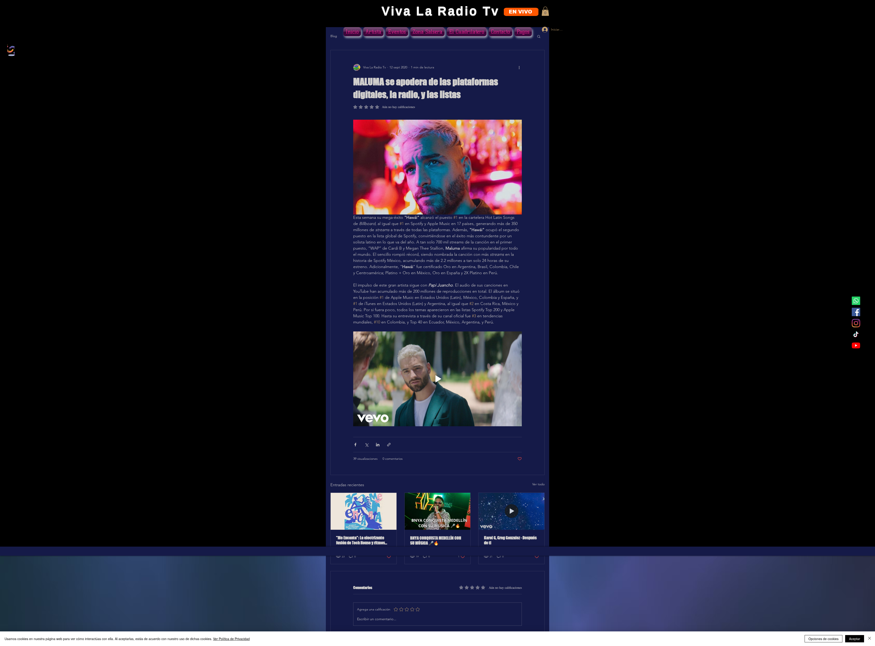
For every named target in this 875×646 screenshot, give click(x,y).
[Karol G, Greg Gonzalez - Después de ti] (511, 511)
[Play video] (437, 378)
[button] (545, 11)
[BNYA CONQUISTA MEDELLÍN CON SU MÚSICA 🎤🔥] (438, 511)
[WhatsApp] (856, 301)
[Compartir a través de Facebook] (355, 444)
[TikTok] (856, 334)
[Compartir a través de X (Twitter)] (366, 444)
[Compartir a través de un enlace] (389, 444)
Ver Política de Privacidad (231, 638)
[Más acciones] (519, 67)
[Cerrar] (869, 638)
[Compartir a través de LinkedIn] (378, 444)
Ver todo (538, 484)
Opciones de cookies (823, 638)
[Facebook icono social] (856, 312)
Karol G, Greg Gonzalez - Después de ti (510, 540)
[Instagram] (856, 323)
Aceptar (854, 638)
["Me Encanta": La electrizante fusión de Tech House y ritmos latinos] (363, 511)
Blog (333, 36)
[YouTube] (856, 345)
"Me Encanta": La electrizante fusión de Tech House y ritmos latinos (360, 540)
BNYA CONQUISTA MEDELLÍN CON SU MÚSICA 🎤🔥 (435, 540)
